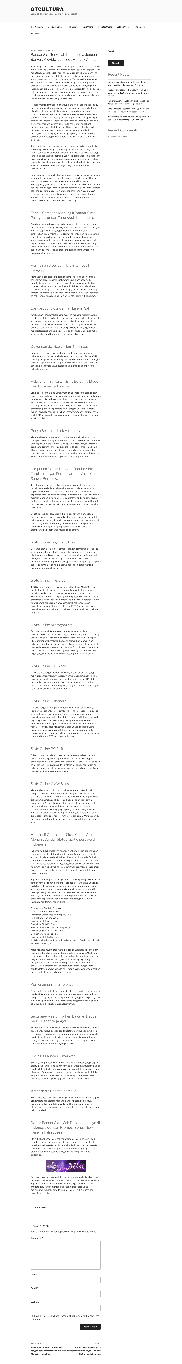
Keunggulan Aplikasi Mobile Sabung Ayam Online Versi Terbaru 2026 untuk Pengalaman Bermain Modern (128, 93)
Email (34, 1288)
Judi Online (88, 27)
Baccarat (35, 33)
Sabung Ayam (123, 27)
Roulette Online (105, 27)
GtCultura (47, 9)
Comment (37, 1238)
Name (34, 1274)
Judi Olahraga (37, 27)
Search (111, 51)
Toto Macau (139, 27)
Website (35, 1302)
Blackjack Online (55, 27)
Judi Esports (73, 27)
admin (49, 51)
